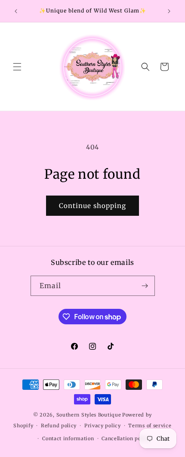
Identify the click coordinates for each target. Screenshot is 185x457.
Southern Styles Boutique (88, 415)
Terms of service (149, 426)
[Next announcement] (169, 11)
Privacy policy (102, 426)
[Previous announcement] (15, 11)
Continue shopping (92, 206)
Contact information (68, 438)
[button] (17, 66)
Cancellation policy (126, 438)
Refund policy (59, 426)
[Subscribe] (145, 286)
